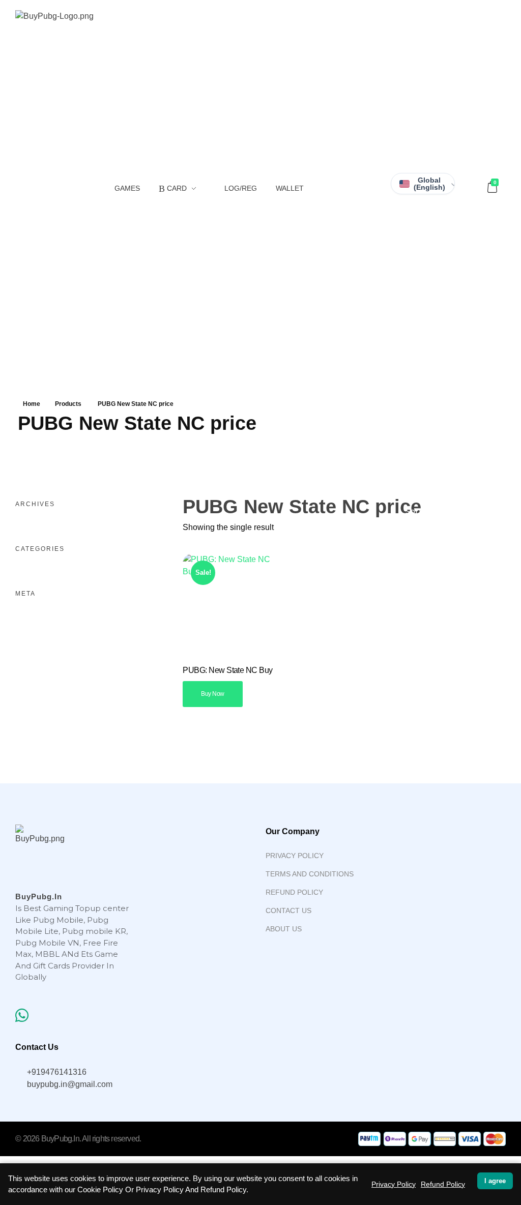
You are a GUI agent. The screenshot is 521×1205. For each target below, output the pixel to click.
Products (68, 403)
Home (31, 403)
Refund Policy (443, 1184)
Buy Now (212, 693)
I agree (495, 1181)
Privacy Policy (393, 1184)
